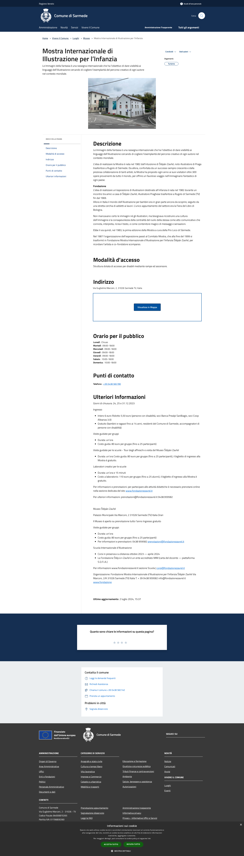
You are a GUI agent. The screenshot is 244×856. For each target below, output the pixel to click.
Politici (42, 781)
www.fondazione (102, 582)
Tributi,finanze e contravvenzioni (138, 771)
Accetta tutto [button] (111, 844)
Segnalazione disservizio (92, 813)
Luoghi (76, 38)
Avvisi (167, 771)
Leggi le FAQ (87, 818)
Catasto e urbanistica (91, 781)
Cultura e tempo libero (91, 766)
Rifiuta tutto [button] (133, 844)
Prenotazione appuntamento (94, 808)
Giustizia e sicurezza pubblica (137, 766)
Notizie (167, 761)
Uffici (41, 771)
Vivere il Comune (60, 38)
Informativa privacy (132, 813)
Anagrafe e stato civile (91, 761)
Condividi (169, 51)
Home (45, 38)
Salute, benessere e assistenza (137, 781)
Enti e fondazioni (47, 776)
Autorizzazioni (129, 786)
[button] (122, 851)
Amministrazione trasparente (137, 808)
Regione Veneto (46, 3)
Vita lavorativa (88, 771)
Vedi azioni (184, 51)
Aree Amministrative (49, 766)
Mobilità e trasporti (90, 786)
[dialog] (122, 839)
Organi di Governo (47, 761)
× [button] (241, 825)
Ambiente (127, 776)
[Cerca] (201, 15)
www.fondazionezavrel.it (139, 491)
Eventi (167, 790)
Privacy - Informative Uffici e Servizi (140, 818)
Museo (86, 38)
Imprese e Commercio (91, 776)
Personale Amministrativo (51, 786)
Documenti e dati (47, 792)
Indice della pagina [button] (54, 139)
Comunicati (169, 766)
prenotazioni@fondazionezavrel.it (166, 541)
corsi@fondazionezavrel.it (171, 568)
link (149, 838)
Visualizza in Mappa (147, 307)
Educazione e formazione (134, 761)
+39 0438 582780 (112, 384)
